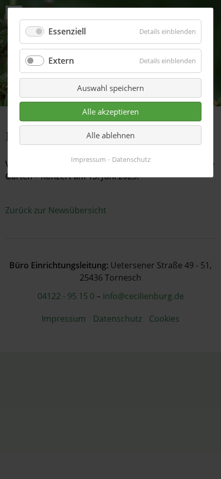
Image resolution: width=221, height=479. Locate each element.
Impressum (88, 159)
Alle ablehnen (110, 135)
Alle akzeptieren (110, 111)
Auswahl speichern (110, 88)
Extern (61, 60)
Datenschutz (131, 159)
